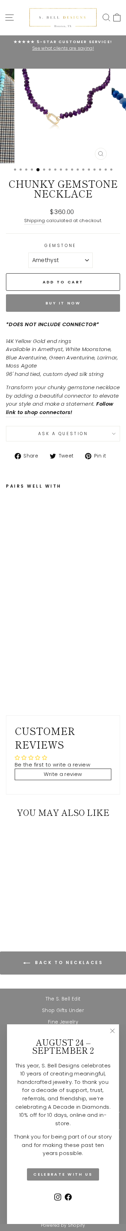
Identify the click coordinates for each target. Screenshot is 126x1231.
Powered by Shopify (63, 1225)
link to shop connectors (38, 412)
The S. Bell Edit (63, 999)
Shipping (34, 220)
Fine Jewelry (63, 1022)
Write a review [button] (63, 774)
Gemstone (60, 245)
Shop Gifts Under (63, 1010)
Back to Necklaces (68, 963)
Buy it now (63, 303)
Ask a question (63, 433)
